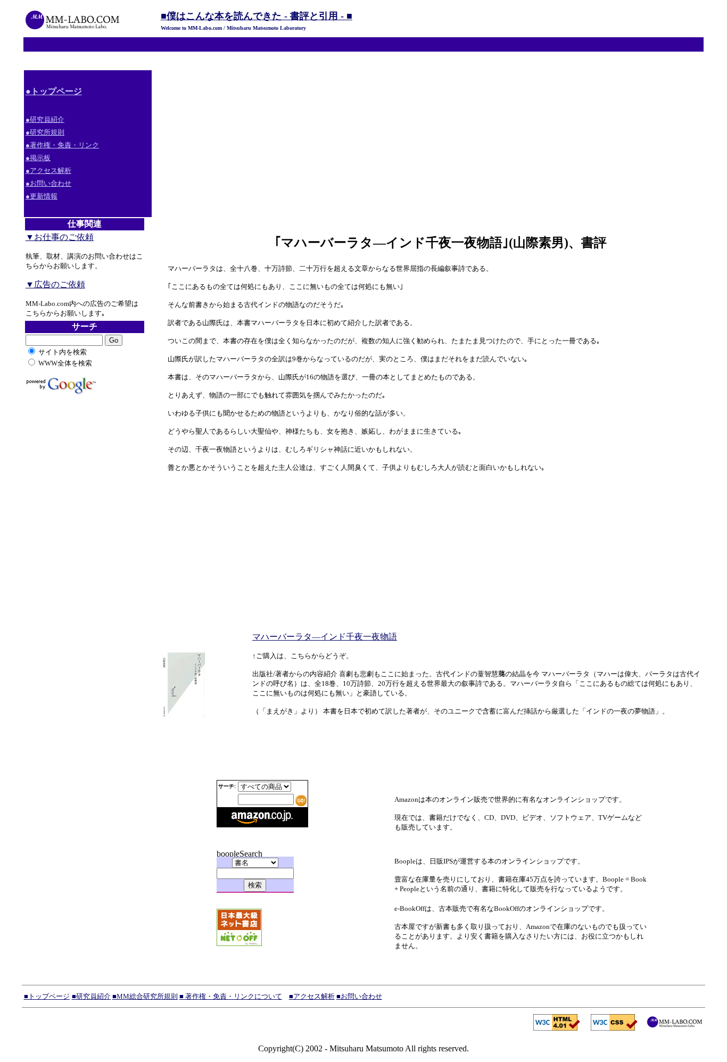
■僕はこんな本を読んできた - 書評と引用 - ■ (256, 16)
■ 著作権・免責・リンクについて (230, 996)
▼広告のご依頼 (55, 284)
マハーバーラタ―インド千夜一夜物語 (324, 636)
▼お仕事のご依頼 (60, 237)
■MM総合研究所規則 (145, 996)
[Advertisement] (432, 144)
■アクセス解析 (312, 996)
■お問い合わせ (359, 996)
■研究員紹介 (91, 996)
